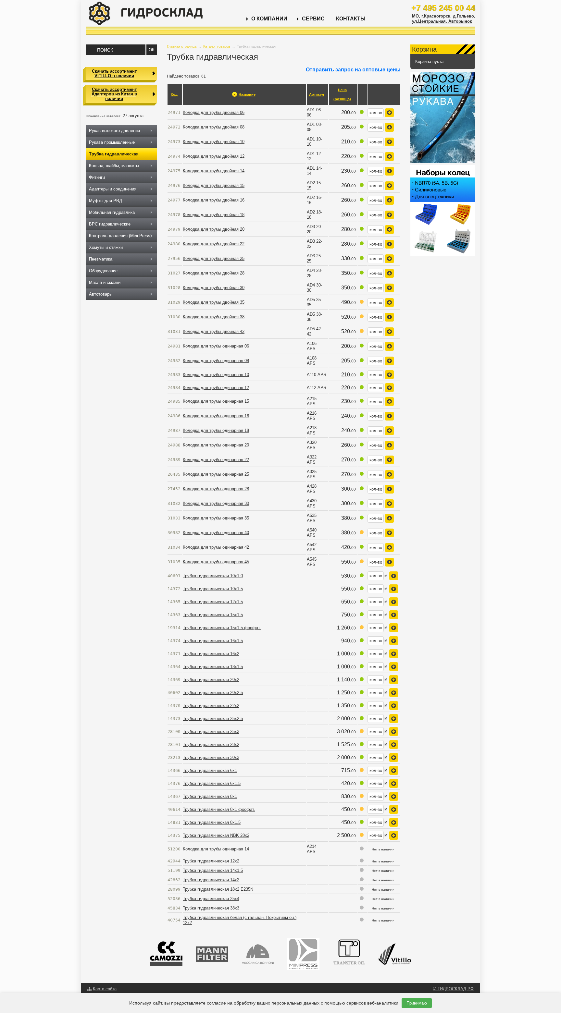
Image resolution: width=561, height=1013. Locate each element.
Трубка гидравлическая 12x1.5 (213, 601)
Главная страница (181, 46)
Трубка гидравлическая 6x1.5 (212, 783)
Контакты (351, 18)
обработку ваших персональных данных (276, 1003)
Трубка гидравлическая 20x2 (211, 679)
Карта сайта (105, 988)
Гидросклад (146, 13)
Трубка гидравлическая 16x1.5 (213, 640)
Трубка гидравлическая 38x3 (211, 908)
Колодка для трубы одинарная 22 (216, 459)
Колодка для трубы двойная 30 (213, 287)
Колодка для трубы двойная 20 (213, 229)
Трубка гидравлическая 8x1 (210, 796)
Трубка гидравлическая (114, 154)
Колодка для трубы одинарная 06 (216, 346)
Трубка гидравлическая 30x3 (211, 757)
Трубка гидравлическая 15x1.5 (213, 614)
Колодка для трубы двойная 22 (213, 243)
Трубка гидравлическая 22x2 (211, 705)
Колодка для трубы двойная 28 (213, 273)
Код (174, 94)
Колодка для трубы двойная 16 (213, 200)
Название (247, 94)
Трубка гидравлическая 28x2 (211, 744)
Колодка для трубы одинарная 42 (216, 547)
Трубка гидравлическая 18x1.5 (213, 666)
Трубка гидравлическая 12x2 (211, 861)
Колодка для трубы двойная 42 (213, 331)
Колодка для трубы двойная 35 (213, 302)
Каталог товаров (216, 46)
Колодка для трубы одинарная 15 (216, 401)
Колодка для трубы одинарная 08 (216, 360)
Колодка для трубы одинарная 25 (216, 474)
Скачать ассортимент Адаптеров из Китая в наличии (114, 94)
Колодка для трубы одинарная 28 (216, 488)
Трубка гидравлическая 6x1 (210, 770)
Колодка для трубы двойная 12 (213, 156)
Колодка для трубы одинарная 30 (216, 503)
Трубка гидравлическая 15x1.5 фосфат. (222, 627)
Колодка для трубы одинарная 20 (216, 445)
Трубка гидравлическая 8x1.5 (212, 822)
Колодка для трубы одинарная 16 (216, 415)
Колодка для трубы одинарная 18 (216, 430)
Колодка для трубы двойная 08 (213, 127)
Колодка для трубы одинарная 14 (216, 849)
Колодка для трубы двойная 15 (213, 185)
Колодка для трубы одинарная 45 (216, 561)
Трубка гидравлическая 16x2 (211, 653)
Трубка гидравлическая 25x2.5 (213, 718)
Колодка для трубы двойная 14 (213, 170)
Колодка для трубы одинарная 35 (216, 518)
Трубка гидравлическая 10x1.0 (213, 575)
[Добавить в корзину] (389, 112)
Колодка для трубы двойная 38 (213, 316)
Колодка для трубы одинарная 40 (216, 532)
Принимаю (416, 1003)
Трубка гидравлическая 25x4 (211, 898)
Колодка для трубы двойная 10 (213, 141)
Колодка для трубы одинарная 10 (216, 374)
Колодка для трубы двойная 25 (213, 258)
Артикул (316, 94)
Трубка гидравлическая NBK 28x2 (216, 835)
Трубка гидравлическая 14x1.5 (213, 870)
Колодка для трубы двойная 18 (213, 214)
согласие (216, 1003)
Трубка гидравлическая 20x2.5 (213, 692)
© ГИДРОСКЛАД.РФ (453, 988)
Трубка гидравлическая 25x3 (211, 731)
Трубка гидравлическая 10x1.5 (213, 588)
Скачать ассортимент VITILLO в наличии (114, 73)
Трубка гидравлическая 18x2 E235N (218, 889)
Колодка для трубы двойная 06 (213, 112)
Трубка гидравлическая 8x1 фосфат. (219, 809)
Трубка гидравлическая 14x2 (211, 879)
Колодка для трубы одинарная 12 (216, 387)
